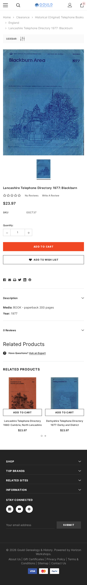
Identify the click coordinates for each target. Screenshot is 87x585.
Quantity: (8, 225)
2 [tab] (45, 436)
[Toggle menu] (5, 5)
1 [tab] (41, 436)
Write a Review (50, 195)
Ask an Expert (37, 353)
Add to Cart (22, 412)
